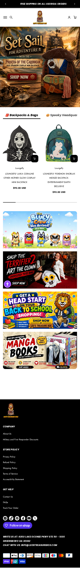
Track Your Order (10, 507)
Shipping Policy (10, 468)
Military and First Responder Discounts (20, 439)
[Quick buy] (34, 158)
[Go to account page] (69, 17)
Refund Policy (9, 462)
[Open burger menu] (5, 17)
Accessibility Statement (13, 479)
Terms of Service (10, 473)
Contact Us (8, 496)
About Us (7, 433)
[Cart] (74, 17)
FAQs (5, 502)
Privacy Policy (9, 456)
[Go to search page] (11, 17)
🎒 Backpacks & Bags (21, 115)
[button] (11, 17)
